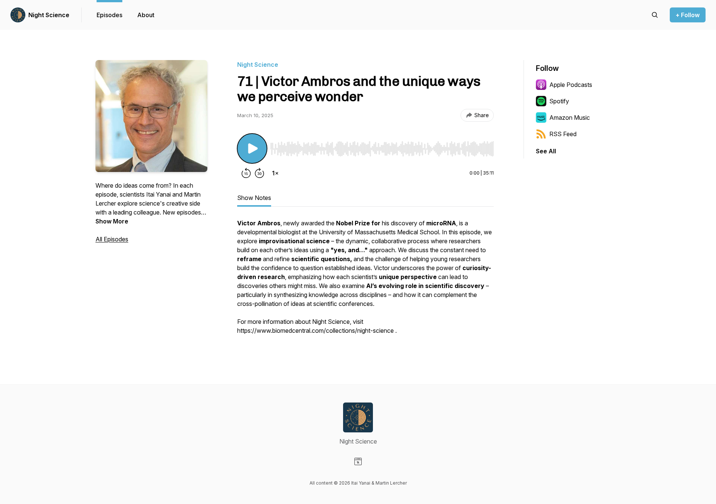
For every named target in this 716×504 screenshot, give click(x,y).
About (145, 15)
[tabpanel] (365, 280)
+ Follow (688, 15)
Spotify (559, 101)
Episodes (109, 15)
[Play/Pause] (252, 148)
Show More (111, 221)
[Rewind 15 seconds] (246, 173)
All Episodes (111, 239)
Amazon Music (569, 117)
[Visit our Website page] (358, 461)
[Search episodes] (655, 14)
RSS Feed (563, 134)
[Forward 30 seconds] (259, 173)
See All (546, 151)
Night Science (48, 15)
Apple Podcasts (570, 84)
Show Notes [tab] (254, 197)
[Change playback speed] (275, 173)
